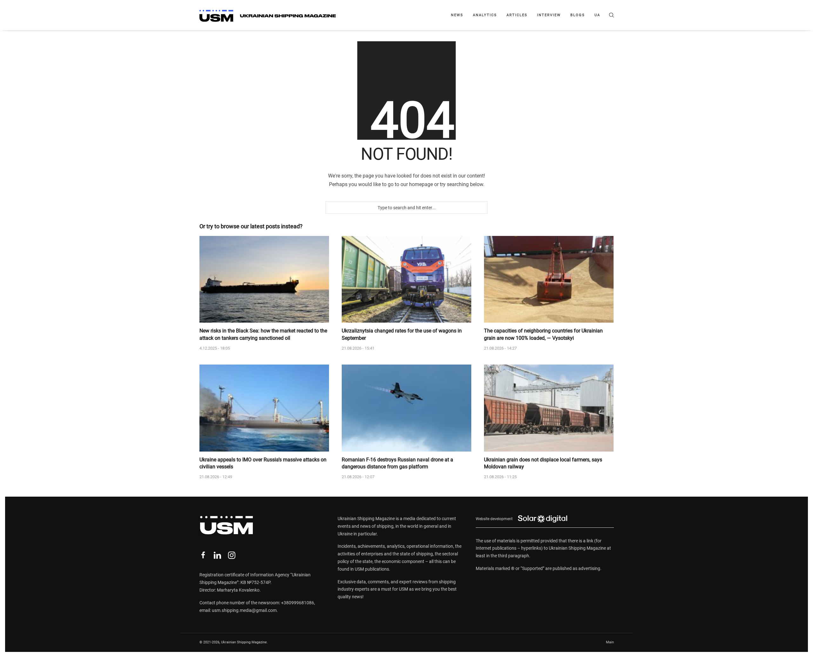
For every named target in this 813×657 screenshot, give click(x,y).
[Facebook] (203, 555)
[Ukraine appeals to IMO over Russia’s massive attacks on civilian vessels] (264, 408)
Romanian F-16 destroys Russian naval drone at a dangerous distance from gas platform (397, 463)
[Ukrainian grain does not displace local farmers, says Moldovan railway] (549, 408)
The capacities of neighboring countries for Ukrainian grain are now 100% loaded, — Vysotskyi (543, 334)
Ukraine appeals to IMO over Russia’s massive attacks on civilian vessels (262, 463)
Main (610, 642)
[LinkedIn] (217, 555)
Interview (549, 15)
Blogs (577, 15)
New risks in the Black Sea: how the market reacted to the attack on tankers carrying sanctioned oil (263, 334)
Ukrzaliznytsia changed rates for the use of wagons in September (402, 334)
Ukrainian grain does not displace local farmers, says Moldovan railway (543, 463)
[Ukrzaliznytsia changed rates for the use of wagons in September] (406, 279)
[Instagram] (231, 555)
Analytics (485, 15)
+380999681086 (297, 602)
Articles (517, 15)
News (457, 15)
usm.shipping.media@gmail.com (244, 610)
